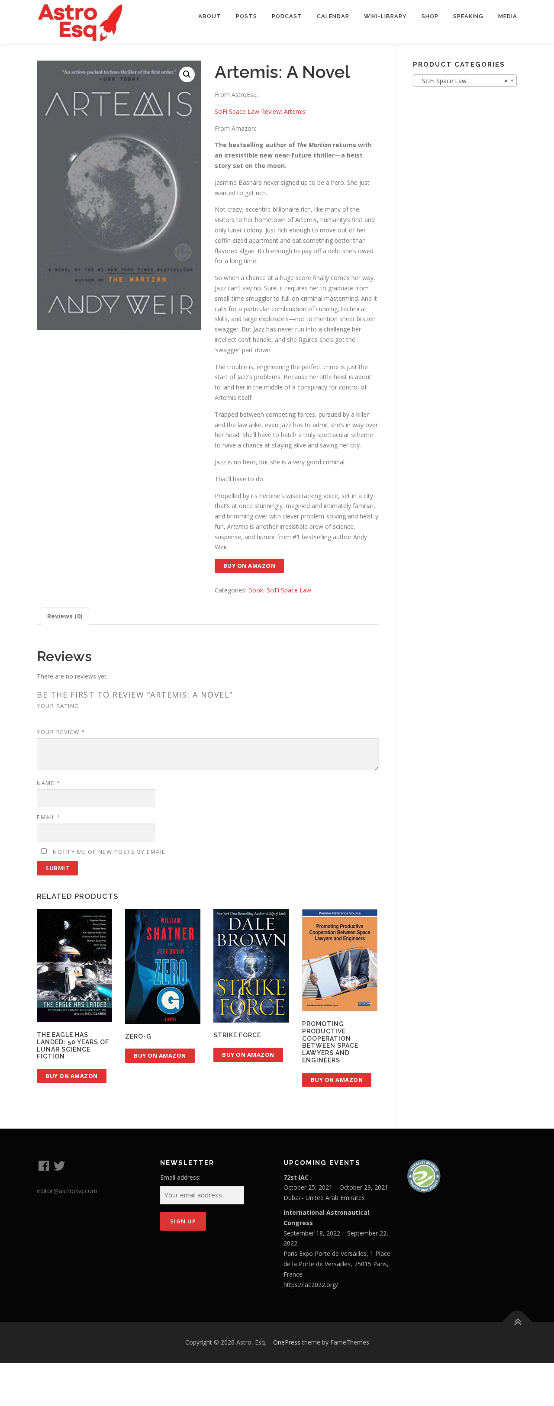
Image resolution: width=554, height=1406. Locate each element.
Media (507, 16)
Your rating (58, 706)
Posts (246, 16)
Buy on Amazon (249, 565)
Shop (430, 16)
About (209, 16)
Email (49, 817)
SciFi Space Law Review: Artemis (260, 111)
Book (255, 590)
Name (48, 783)
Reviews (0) (65, 616)
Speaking (468, 16)
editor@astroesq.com (67, 1191)
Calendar (333, 16)
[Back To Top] (517, 1322)
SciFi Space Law (289, 590)
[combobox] (465, 80)
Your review (61, 732)
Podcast (287, 16)
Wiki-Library (385, 16)
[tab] (65, 616)
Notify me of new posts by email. (110, 852)
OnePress (286, 1342)
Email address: (180, 1177)
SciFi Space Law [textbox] (462, 81)
